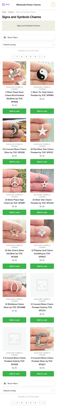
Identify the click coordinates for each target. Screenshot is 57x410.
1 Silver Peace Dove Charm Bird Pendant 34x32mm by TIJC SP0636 (14, 97)
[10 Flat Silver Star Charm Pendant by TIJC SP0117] (42, 130)
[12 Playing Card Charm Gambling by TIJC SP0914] (42, 231)
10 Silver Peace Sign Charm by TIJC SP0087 (14, 201)
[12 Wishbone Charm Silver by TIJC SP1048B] (14, 285)
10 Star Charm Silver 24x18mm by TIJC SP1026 (14, 253)
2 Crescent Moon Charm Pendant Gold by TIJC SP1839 (14, 361)
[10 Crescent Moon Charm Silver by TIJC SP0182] (14, 130)
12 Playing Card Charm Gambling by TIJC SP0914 (42, 253)
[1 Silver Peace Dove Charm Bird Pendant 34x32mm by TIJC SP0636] (14, 73)
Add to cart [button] (14, 111)
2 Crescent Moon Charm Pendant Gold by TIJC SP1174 (42, 307)
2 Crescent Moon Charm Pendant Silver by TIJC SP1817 (42, 361)
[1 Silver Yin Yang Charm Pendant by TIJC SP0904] (42, 73)
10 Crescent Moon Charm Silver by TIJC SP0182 (14, 150)
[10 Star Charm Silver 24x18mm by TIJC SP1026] (14, 231)
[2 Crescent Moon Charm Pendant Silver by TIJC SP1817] (42, 339)
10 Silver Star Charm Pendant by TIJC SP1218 (42, 201)
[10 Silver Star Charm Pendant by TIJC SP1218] (42, 181)
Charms (11, 12)
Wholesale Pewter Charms (28, 5)
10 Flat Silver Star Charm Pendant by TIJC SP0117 (42, 150)
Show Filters (12, 37)
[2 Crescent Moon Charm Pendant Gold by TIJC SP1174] (42, 285)
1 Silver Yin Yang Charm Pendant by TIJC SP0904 (42, 93)
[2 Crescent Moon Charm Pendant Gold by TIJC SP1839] (14, 339)
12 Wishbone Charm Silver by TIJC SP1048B (14, 305)
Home (4, 12)
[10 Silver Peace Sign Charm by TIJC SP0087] (14, 181)
